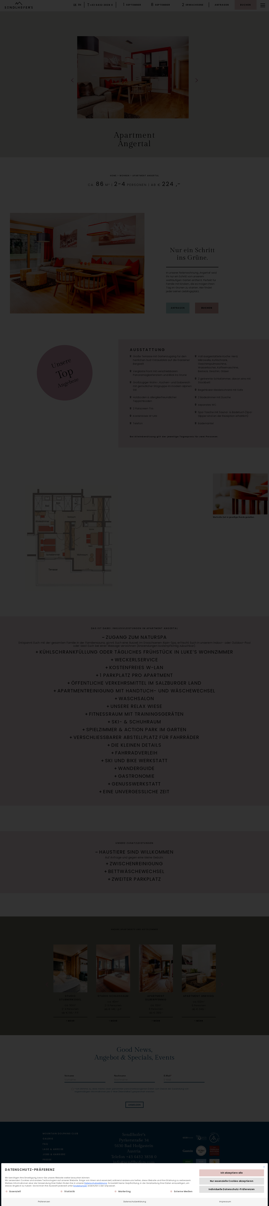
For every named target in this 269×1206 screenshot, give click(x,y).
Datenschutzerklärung (95, 1183)
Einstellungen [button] (80, 1185)
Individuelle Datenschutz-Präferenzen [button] (232, 1189)
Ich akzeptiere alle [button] (232, 1172)
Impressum (225, 1201)
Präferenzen (44, 1201)
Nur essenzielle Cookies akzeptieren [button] (231, 1181)
